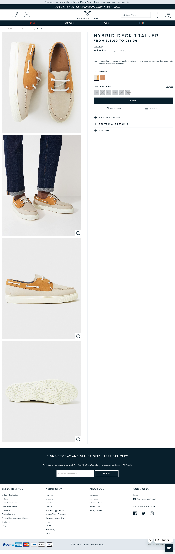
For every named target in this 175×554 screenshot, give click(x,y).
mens (12, 28)
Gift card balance (96, 502)
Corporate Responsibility (55, 518)
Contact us (6, 521)
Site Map (49, 525)
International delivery (9, 502)
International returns (9, 506)
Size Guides (6, 510)
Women (69, 23)
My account (94, 495)
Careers (49, 506)
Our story (49, 498)
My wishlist (94, 498)
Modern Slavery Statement (56, 514)
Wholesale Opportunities (55, 510)
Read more (120, 63)
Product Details (110, 117)
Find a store (50, 495)
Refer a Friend (95, 506)
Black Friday (50, 529)
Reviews (111, 50)
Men (106, 23)
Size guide (169, 86)
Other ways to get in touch (146, 499)
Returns (5, 498)
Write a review (125, 50)
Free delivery (98, 46)
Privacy (48, 521)
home (4, 28)
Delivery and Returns (113, 124)
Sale (32, 23)
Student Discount (8, 514)
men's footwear (23, 28)
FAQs (4, 525)
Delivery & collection (10, 495)
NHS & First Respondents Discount (15, 518)
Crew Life (49, 502)
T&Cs (48, 533)
